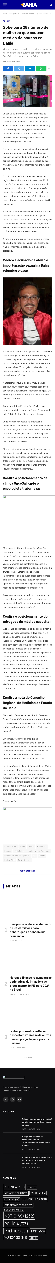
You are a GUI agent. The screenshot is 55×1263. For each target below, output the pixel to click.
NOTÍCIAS (19, 1215)
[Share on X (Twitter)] (19, 68)
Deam (31, 846)
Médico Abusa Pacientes (39, 851)
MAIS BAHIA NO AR (13, 1210)
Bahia (22, 846)
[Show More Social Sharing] (49, 68)
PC (34, 855)
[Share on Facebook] (8, 68)
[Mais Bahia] (29, 5)
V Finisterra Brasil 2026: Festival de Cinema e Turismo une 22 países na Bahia (37, 1160)
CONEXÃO (11, 1199)
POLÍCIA (6, 21)
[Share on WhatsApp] (41, 68)
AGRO (32, 1187)
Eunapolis (41, 846)
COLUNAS (38, 1193)
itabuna (7, 851)
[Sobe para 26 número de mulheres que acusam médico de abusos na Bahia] (27, 91)
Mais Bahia (19, 851)
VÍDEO (33, 1238)
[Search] (50, 4)
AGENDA (14, 1187)
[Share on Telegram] (30, 68)
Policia (42, 855)
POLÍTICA (16, 1231)
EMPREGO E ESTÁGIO (18, 1205)
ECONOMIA (34, 1199)
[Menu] (5, 4)
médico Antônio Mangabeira (16, 855)
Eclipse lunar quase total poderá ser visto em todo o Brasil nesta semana (37, 1122)
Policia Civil (9, 860)
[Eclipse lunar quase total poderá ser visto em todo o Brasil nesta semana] (11, 1122)
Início (5, 13)
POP (38, 1231)
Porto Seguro (24, 860)
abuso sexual (10, 846)
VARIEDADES (15, 1237)
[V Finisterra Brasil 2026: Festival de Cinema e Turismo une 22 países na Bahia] (11, 1161)
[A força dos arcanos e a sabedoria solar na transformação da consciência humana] (11, 1140)
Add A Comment (27, 871)
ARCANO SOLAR (15, 1193)
